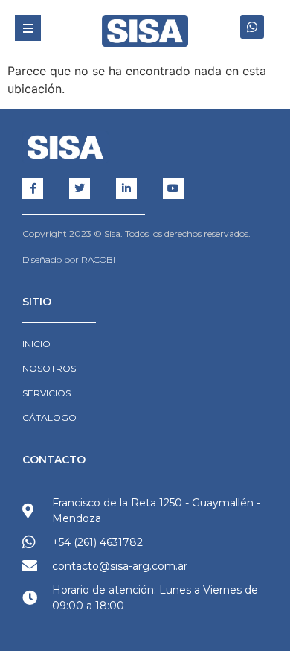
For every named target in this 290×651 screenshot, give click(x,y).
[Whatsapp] (252, 27)
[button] (28, 28)
